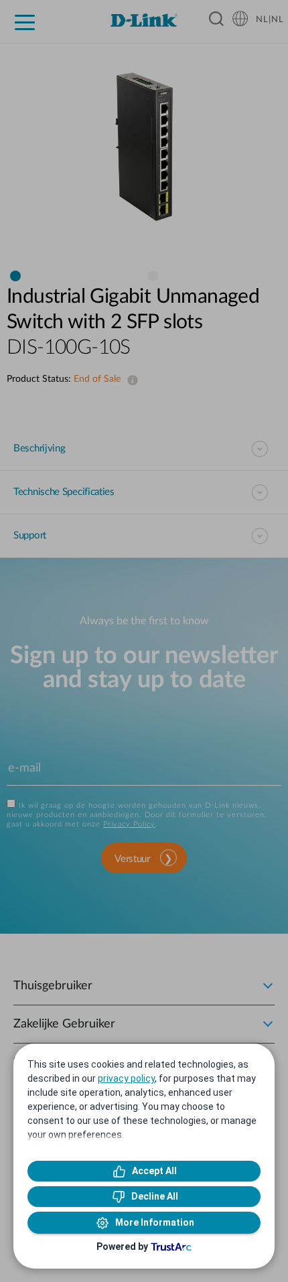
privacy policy (126, 1078)
